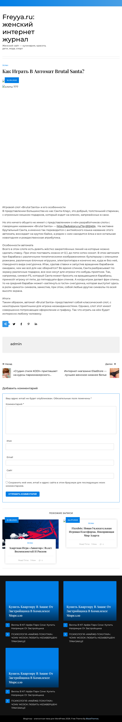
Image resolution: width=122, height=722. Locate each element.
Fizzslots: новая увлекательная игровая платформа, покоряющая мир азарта (91, 531)
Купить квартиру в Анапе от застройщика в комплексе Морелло (31, 611)
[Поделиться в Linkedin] (36, 324)
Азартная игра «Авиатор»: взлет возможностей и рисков (30, 549)
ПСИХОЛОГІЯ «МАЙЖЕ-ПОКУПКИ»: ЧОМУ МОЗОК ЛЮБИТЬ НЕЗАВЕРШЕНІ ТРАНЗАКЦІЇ (34, 638)
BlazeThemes (92, 718)
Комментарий (15, 404)
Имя (9, 440)
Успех (5, 65)
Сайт (9, 470)
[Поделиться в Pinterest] (28, 324)
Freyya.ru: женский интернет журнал (18, 28)
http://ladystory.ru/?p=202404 (76, 226)
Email (10, 457)
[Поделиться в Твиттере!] (14, 324)
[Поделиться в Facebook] (21, 324)
